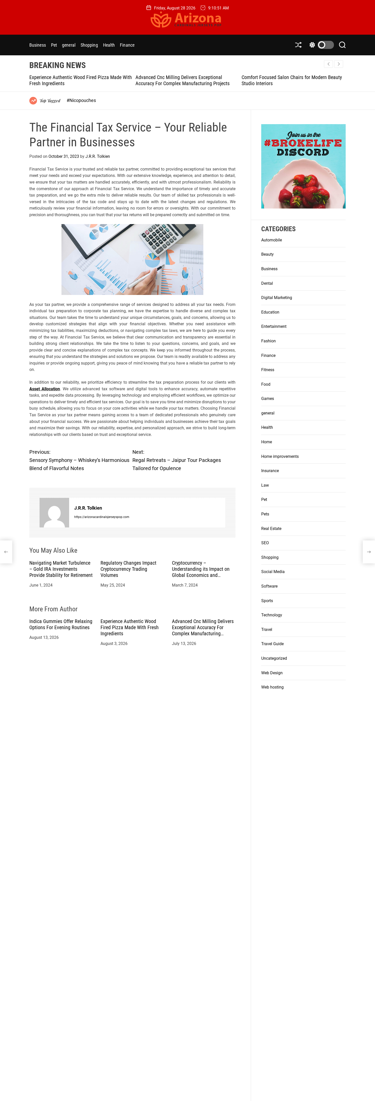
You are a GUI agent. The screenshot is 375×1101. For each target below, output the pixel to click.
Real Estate (271, 528)
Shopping (89, 45)
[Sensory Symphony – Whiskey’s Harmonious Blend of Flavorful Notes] (6, 551)
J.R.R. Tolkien (97, 156)
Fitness (267, 369)
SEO (265, 542)
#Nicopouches (81, 100)
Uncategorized (274, 658)
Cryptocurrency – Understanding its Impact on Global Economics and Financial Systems (201, 572)
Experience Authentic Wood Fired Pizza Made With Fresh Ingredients (130, 627)
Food (265, 384)
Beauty (267, 254)
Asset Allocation (44, 388)
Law (265, 485)
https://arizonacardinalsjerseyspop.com (101, 517)
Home (266, 441)
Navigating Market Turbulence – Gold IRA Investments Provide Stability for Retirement (61, 569)
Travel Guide (272, 643)
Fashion (268, 341)
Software (269, 586)
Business (37, 45)
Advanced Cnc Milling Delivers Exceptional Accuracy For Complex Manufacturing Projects (79, 80)
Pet (54, 45)
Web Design (272, 672)
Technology (271, 615)
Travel (266, 629)
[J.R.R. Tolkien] (54, 512)
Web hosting (272, 687)
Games (267, 398)
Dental (267, 283)
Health (109, 45)
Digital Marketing (276, 297)
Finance (127, 45)
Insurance (270, 470)
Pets (265, 514)
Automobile (271, 240)
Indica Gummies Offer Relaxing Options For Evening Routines (60, 624)
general (69, 45)
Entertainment (273, 326)
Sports (267, 600)
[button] (338, 64)
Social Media (273, 571)
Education (270, 312)
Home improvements (280, 456)
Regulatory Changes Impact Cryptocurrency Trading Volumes (128, 569)
